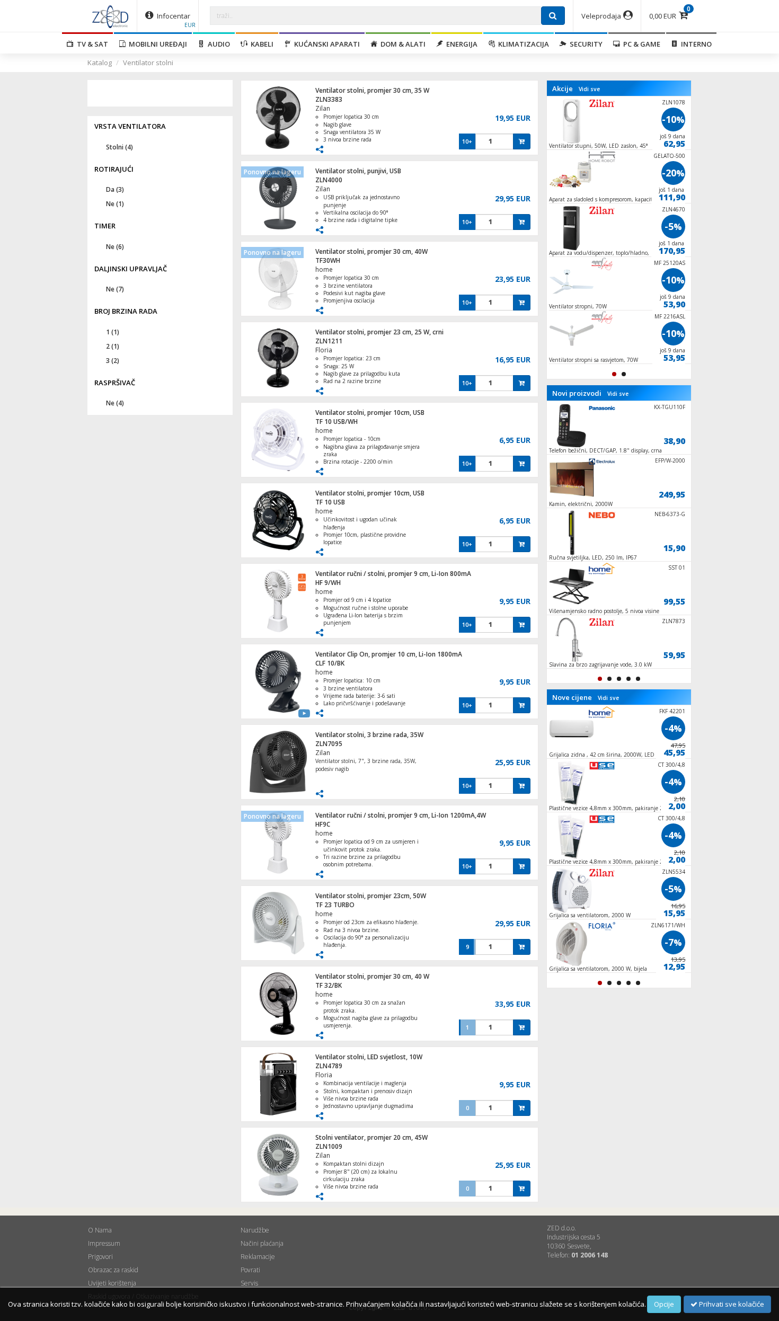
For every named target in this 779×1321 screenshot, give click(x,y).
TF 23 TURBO (335, 904)
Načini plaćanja (262, 1243)
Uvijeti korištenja (112, 1283)
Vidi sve (589, 89)
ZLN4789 (328, 1065)
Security (584, 44)
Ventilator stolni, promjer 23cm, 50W (370, 895)
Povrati (250, 1269)
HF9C (322, 824)
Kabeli (260, 44)
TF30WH (327, 260)
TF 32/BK (328, 985)
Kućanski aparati (325, 44)
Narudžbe (255, 1230)
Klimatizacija (522, 44)
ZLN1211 (328, 340)
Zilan (322, 108)
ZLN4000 (328, 179)
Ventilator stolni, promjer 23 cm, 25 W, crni (379, 331)
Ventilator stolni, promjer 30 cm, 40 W (372, 976)
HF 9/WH (328, 582)
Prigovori (100, 1256)
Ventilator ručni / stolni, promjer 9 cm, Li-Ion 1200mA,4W (400, 815)
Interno (695, 44)
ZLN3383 (328, 99)
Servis (249, 1283)
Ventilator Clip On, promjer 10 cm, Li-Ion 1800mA (388, 654)
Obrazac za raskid (113, 1269)
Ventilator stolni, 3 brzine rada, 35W (369, 734)
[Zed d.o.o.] (110, 16)
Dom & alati (401, 44)
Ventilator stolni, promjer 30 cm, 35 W (372, 90)
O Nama (100, 1230)
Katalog (99, 62)
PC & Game (640, 44)
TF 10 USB (330, 502)
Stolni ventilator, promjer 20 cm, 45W (371, 1137)
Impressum (104, 1243)
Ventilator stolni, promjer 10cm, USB (369, 412)
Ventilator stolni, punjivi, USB (358, 170)
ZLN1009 (328, 1146)
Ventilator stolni (148, 62)
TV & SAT (91, 44)
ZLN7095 (328, 743)
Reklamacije (258, 1256)
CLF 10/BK (329, 663)
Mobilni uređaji (156, 44)
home (324, 269)
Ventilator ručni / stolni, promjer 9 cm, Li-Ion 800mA (393, 573)
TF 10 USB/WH (336, 421)
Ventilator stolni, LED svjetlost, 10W (368, 1056)
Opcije (664, 1304)
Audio (217, 44)
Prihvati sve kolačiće (730, 1304)
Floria (323, 349)
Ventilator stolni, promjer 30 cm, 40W (371, 251)
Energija (460, 44)
